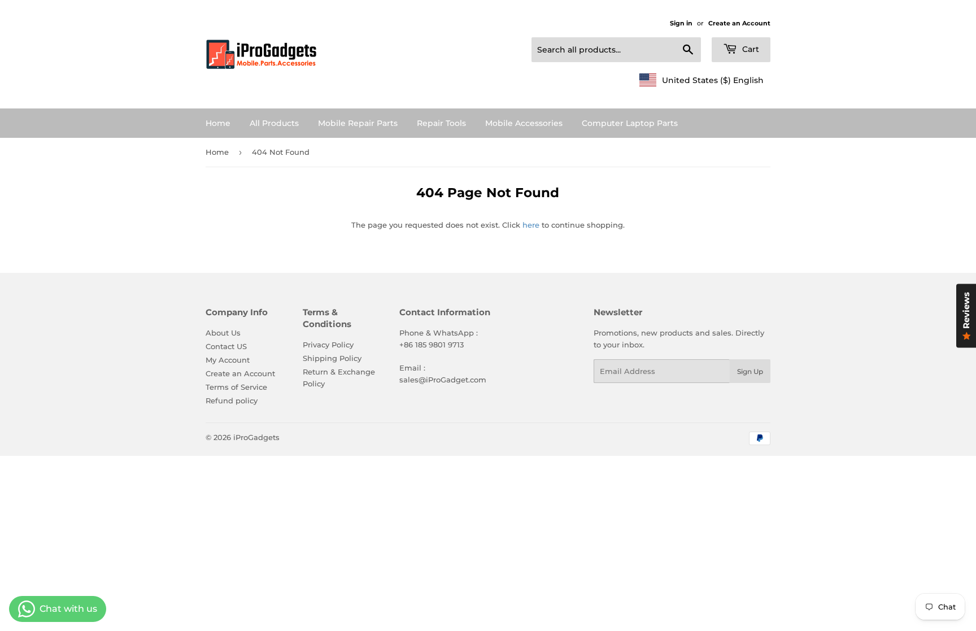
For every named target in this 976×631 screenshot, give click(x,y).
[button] (701, 80)
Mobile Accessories (524, 123)
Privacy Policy (328, 344)
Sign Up (750, 371)
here (530, 224)
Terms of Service (236, 386)
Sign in (681, 23)
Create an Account (739, 23)
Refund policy (232, 400)
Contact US (226, 346)
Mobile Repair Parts (358, 123)
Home (218, 123)
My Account (228, 359)
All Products (274, 123)
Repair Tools (441, 123)
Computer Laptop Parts (630, 123)
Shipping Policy (332, 358)
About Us (223, 332)
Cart (749, 49)
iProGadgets (256, 437)
